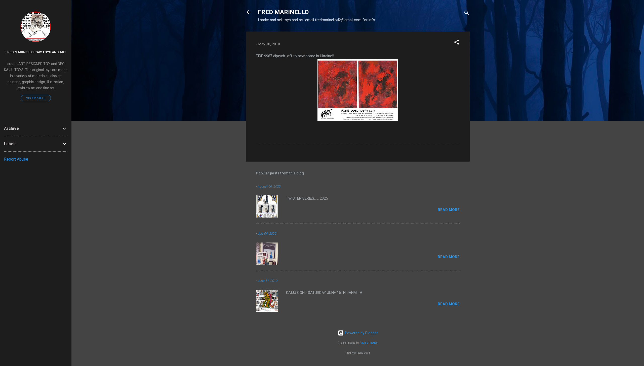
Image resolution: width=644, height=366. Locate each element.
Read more (449, 209)
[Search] (467, 13)
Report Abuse (16, 159)
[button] (457, 43)
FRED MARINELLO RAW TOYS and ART (36, 52)
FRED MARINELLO (283, 12)
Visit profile (36, 98)
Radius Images (369, 342)
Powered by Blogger (361, 333)
